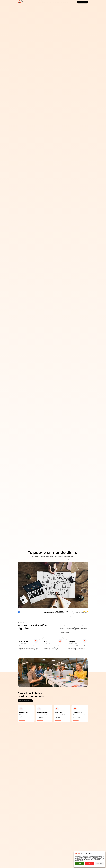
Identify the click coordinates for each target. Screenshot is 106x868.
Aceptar (79, 863)
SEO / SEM (58, 712)
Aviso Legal (93, 865)
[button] (103, 853)
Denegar (90, 863)
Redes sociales (77, 712)
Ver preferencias (99, 863)
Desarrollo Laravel (42, 712)
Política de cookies (87, 865)
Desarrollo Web (23, 712)
